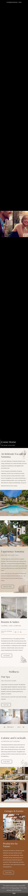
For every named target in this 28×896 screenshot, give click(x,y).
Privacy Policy (15, 888)
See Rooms (6, 655)
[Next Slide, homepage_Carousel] (20, 632)
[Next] (25, 828)
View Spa (6, 705)
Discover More (7, 586)
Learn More (6, 761)
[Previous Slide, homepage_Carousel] (16, 632)
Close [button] (14, 893)
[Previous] (3, 828)
